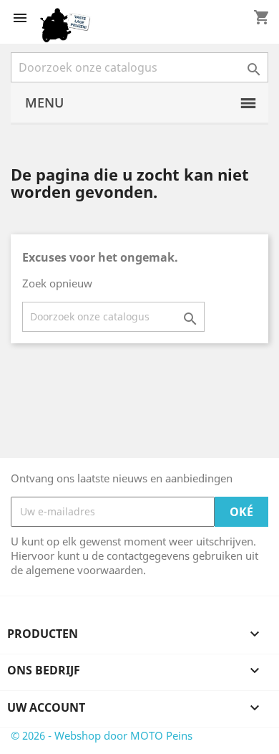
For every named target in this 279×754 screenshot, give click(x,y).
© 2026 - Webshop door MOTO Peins (101, 735)
